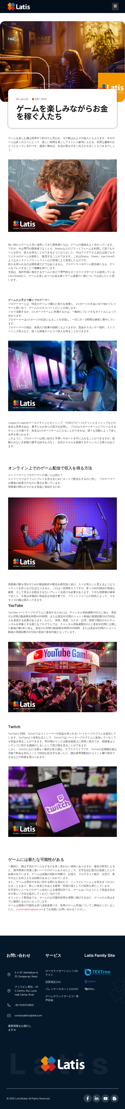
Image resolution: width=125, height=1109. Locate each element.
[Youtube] (105, 1098)
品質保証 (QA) (53, 981)
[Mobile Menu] (115, 6)
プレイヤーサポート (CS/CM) (61, 988)
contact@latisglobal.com (29, 909)
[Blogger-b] (114, 1098)
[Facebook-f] (87, 1098)
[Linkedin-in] (96, 1098)
